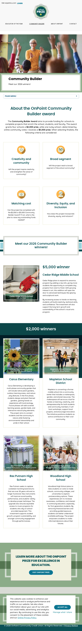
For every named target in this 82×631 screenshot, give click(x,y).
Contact (73, 24)
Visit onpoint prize (41, 572)
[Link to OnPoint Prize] (41, 12)
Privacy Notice (71, 626)
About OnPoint (57, 24)
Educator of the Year (14, 24)
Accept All (62, 607)
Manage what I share (62, 612)
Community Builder (36, 24)
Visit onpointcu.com (8, 3)
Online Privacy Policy (27, 617)
